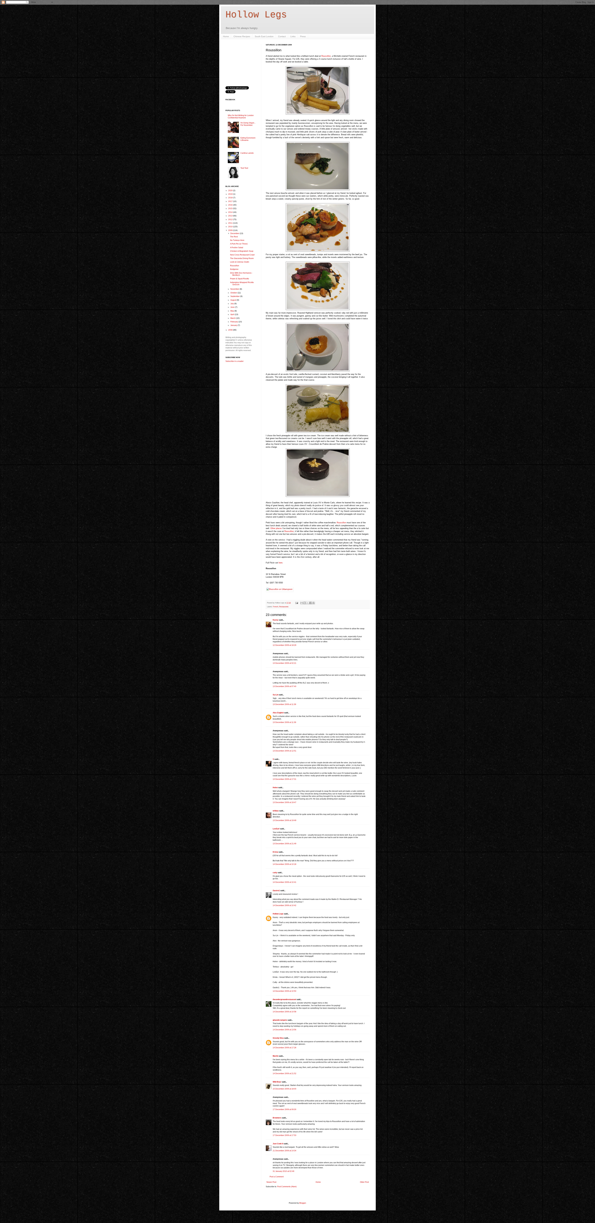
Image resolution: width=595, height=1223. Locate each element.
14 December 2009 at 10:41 (284, 882)
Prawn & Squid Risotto (239, 279)
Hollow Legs (256, 15)
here (280, 563)
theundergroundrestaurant (284, 999)
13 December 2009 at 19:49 (284, 820)
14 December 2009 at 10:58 (284, 1012)
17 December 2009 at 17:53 (284, 1135)
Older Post (364, 1182)
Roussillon (326, 56)
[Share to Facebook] (310, 602)
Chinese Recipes (242, 36)
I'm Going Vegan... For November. (248, 124)
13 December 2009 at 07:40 (284, 686)
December (235, 233)
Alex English (278, 713)
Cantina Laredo (247, 153)
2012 (230, 219)
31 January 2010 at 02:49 (283, 1171)
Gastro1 (276, 890)
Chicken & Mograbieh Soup (241, 251)
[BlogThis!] (304, 602)
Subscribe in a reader (234, 361)
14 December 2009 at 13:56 (284, 1030)
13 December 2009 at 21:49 (284, 844)
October (234, 293)
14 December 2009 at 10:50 (284, 991)
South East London (264, 36)
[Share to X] (307, 602)
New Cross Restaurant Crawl (242, 255)
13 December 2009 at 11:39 (284, 704)
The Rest (234, 237)
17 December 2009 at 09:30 (284, 1109)
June (232, 307)
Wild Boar (277, 1082)
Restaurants (284, 607)
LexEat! (276, 829)
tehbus (276, 811)
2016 (230, 205)
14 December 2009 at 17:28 (284, 1048)
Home (226, 36)
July (232, 304)
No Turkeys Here (237, 240)
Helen (275, 787)
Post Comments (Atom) (287, 1187)
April (232, 314)
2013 (230, 216)
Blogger (302, 1203)
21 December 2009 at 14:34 (284, 1151)
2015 (230, 208)
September (235, 296)
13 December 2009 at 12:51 (284, 751)
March (233, 318)
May (232, 311)
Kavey (275, 620)
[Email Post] (297, 603)
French (275, 607)
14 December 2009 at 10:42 (284, 905)
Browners (277, 1118)
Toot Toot (244, 168)
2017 (230, 201)
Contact (282, 36)
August (233, 300)
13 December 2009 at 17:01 (284, 779)
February (234, 322)
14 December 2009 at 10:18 (284, 864)
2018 (230, 198)
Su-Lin (275, 695)
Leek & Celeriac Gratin (239, 262)
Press (303, 36)
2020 (230, 190)
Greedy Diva (278, 1038)
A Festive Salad (236, 247)
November (235, 289)
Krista (275, 852)
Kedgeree (234, 269)
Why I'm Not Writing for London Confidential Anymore (241, 116)
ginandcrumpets (280, 1020)
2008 (230, 330)
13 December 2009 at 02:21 (284, 663)
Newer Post (271, 1182)
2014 (230, 212)
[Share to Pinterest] (313, 602)
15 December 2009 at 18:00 (284, 1089)
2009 (230, 230)
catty (275, 873)
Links (292, 36)
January (234, 325)
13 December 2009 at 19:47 (284, 802)
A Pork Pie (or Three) (239, 244)
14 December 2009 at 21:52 (284, 1073)
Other (272, 528)
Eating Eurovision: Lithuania (248, 139)
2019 (230, 194)
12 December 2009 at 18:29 (284, 645)
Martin (275, 1056)
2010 (230, 227)
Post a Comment (277, 1177)
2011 (230, 223)
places (279, 528)
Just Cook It (278, 1144)
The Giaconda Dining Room (242, 258)
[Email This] (301, 602)
